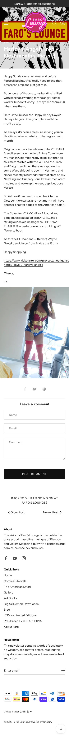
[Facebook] (6, 558)
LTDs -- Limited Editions (20, 615)
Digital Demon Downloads (21, 604)
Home (8, 575)
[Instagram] (24, 558)
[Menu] (6, 23)
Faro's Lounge (20, 721)
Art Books (10, 598)
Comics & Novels (15, 581)
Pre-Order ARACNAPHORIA (23, 621)
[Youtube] (15, 558)
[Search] (54, 23)
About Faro (11, 627)
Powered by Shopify (40, 721)
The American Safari (17, 587)
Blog (7, 609)
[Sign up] (63, 670)
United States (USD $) (16, 711)
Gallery (8, 592)
